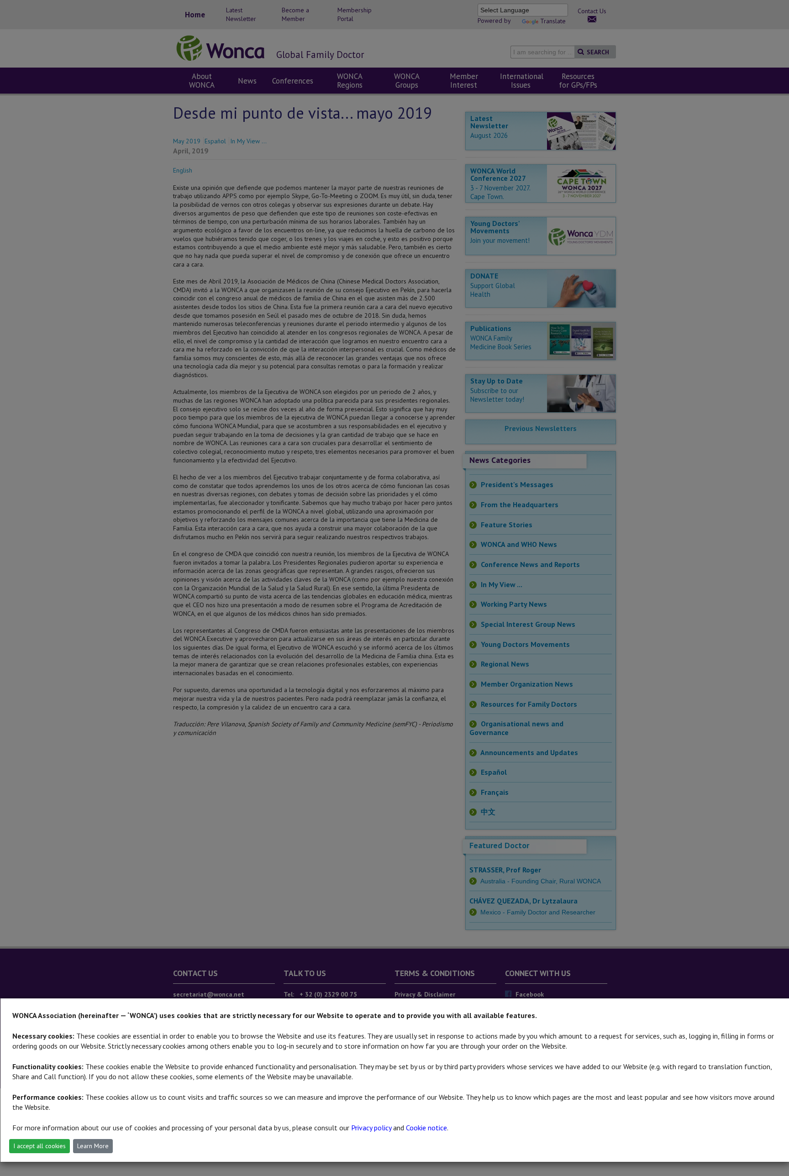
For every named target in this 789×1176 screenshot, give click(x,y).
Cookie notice (426, 1127)
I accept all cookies (39, 1146)
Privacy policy (371, 1127)
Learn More (93, 1146)
